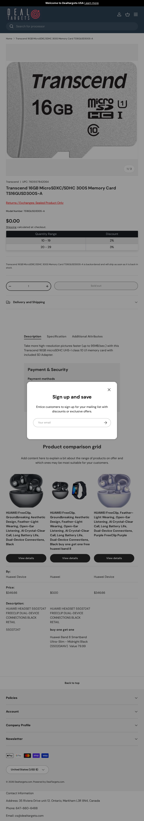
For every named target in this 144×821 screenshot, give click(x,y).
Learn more (91, 3)
